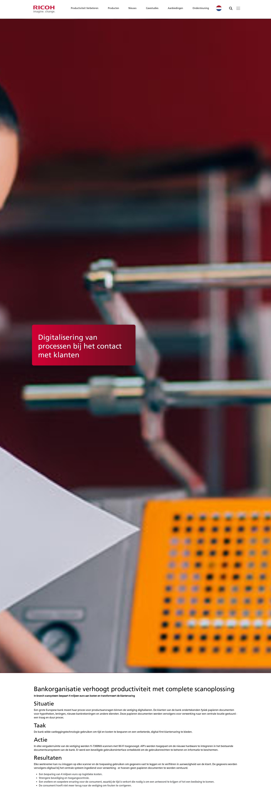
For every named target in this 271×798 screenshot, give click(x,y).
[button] (84, 9)
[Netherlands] (219, 8)
